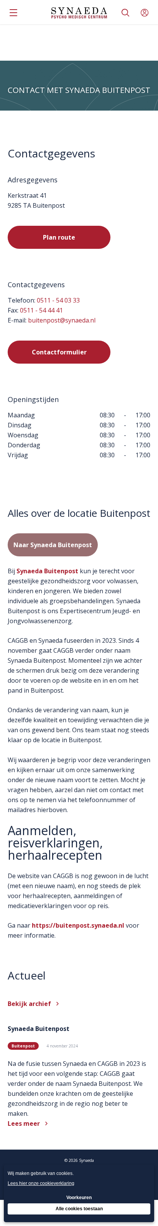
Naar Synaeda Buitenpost (52, 545)
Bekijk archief (29, 1003)
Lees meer (24, 1123)
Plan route (59, 237)
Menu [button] (13, 12)
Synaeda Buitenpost (47, 571)
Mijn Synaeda (144, 12)
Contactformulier (59, 352)
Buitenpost (23, 1046)
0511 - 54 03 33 (58, 300)
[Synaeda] (79, 12)
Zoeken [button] (125, 12)
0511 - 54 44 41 (41, 310)
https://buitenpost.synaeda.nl (78, 925)
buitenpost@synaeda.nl (61, 320)
